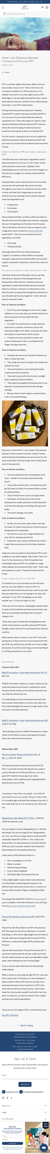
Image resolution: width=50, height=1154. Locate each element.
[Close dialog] (47, 1124)
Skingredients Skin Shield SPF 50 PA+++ (19, 818)
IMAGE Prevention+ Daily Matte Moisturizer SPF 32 (24, 672)
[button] (47, 7)
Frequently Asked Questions (33, 1092)
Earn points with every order (25, 1046)
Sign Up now (25, 1084)
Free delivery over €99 (24, 1034)
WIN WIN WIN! (12, 1143)
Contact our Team (12, 1092)
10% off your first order (25, 1040)
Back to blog (27, 1025)
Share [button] (7, 72)
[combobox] (25, 13)
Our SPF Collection (10, 1015)
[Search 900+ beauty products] (5, 13)
